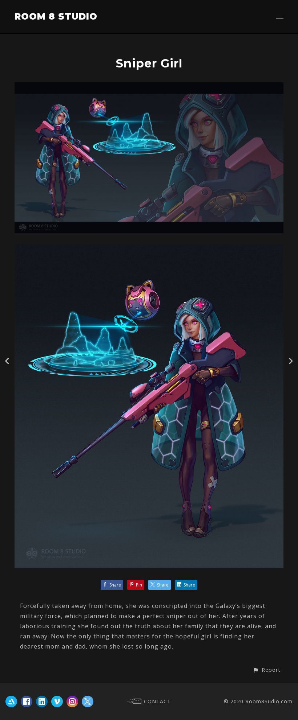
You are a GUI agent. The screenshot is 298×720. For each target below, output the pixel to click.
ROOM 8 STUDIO (56, 16)
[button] (266, 669)
